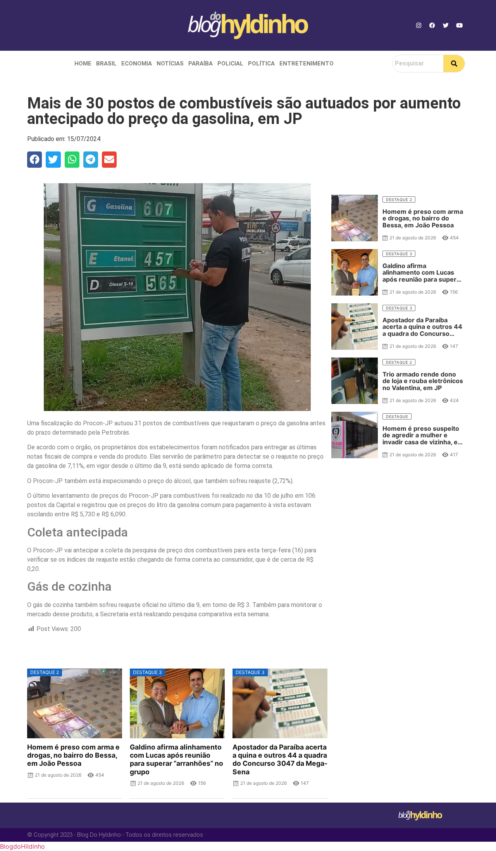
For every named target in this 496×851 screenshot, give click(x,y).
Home (82, 63)
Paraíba (200, 63)
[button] (34, 159)
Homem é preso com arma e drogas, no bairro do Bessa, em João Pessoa (73, 755)
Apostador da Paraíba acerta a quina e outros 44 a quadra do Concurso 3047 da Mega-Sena (279, 759)
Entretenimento (306, 63)
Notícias (170, 63)
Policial (230, 63)
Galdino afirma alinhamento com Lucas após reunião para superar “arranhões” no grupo (176, 759)
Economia (136, 63)
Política (261, 63)
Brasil (106, 63)
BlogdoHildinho (22, 846)
